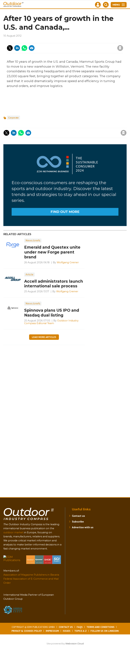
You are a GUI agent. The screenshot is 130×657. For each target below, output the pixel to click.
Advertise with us (82, 527)
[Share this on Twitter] (10, 48)
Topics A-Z (80, 630)
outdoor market (13, 532)
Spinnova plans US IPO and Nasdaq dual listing (51, 313)
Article (29, 274)
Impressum (52, 630)
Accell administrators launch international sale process (53, 284)
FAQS (80, 627)
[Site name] (28, 520)
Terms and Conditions (100, 627)
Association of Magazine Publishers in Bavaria (31, 574)
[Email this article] (32, 48)
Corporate (13, 117)
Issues (66, 630)
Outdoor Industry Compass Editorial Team (51, 322)
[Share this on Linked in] (17, 48)
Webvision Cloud (74, 643)
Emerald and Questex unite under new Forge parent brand (52, 252)
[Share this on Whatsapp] (24, 48)
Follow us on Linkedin (105, 630)
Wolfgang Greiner (68, 262)
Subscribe (78, 521)
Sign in (75, 41)
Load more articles (44, 337)
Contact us (78, 515)
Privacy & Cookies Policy (27, 630)
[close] (93, 46)
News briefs (33, 240)
